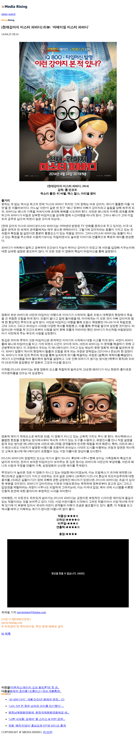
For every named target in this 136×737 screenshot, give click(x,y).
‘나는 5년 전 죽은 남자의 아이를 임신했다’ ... (36, 705)
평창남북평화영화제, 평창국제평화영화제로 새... (38, 712)
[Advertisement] (29, 643)
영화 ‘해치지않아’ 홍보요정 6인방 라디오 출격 (37, 725)
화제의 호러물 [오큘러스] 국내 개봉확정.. (35, 691)
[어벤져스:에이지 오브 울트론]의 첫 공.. (34, 687)
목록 (8, 633)
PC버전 (47, 732)
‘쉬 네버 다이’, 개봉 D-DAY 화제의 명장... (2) (36, 699)
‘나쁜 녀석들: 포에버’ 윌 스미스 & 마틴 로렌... (36, 719)
